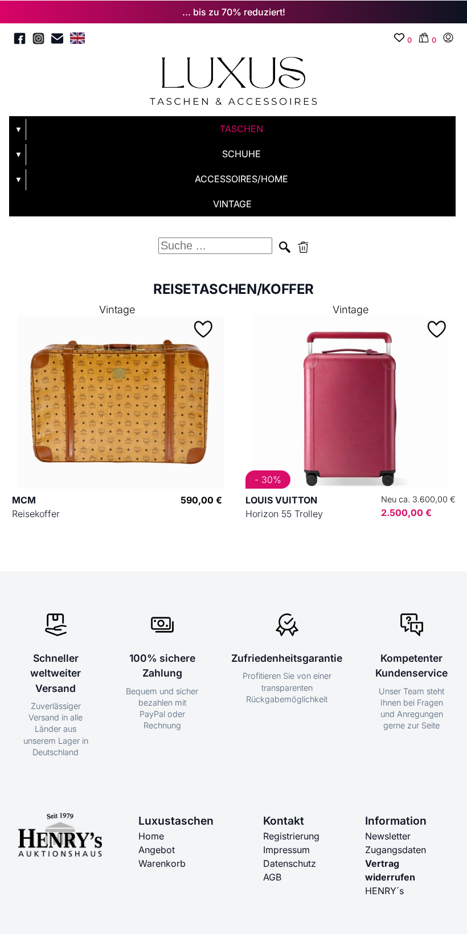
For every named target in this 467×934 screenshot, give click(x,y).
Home (151, 836)
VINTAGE (232, 204)
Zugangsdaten (395, 849)
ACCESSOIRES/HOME (241, 179)
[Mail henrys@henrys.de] (57, 40)
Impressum (286, 849)
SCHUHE (241, 153)
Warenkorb (162, 863)
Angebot (156, 849)
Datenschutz (289, 863)
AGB (272, 877)
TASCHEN (241, 128)
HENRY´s (384, 890)
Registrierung (291, 836)
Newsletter (388, 836)
